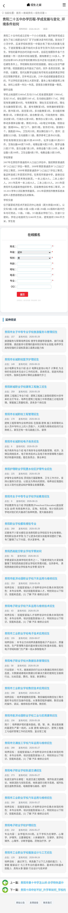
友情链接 (34, 902)
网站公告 (20, 902)
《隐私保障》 (34, 300)
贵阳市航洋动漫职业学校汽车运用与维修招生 (31, 578)
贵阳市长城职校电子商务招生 (22, 441)
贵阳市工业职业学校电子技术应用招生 (27, 633)
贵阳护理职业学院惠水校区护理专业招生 (28, 469)
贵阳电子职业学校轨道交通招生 (23, 770)
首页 (18, 13)
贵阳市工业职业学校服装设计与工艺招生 (28, 852)
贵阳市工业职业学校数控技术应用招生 (27, 688)
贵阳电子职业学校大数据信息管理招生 (27, 660)
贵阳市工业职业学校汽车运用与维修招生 (28, 797)
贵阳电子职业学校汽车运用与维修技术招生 (30, 606)
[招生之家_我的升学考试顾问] (34, 5)
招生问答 (40, 13)
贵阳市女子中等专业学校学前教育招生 (27, 496)
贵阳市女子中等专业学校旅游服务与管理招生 (31, 332)
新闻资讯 (28, 13)
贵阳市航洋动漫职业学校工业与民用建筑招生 (31, 715)
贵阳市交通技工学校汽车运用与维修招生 (28, 743)
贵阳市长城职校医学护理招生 (22, 359)
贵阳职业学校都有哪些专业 (20, 523)
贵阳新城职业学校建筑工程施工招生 (26, 386)
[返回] (3, 5)
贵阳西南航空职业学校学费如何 (23, 551)
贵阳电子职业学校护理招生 (20, 825)
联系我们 (47, 902)
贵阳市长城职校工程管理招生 (22, 414)
